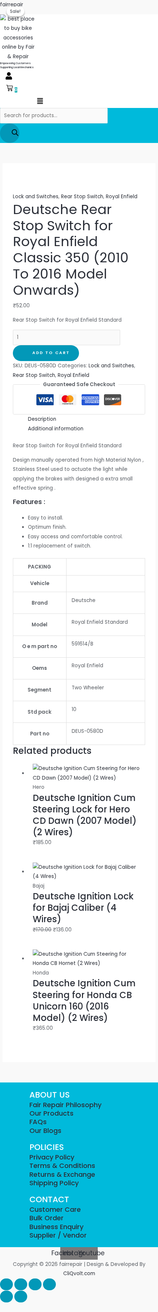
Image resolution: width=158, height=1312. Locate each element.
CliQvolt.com (79, 1273)
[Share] (35, 1284)
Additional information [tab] (55, 428)
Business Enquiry (56, 1226)
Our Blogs (45, 1130)
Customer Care (55, 1209)
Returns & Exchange (62, 1174)
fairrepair (11, 4)
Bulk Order (46, 1217)
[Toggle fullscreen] (20, 1284)
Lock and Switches (35, 196)
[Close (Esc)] (49, 1284)
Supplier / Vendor (58, 1235)
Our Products (51, 1113)
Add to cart (51, 353)
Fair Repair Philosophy (65, 1104)
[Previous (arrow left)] (6, 1296)
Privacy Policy (51, 1157)
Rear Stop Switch (82, 196)
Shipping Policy (54, 1182)
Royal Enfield (121, 196)
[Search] (9, 133)
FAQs (38, 1121)
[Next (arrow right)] (20, 1296)
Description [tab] (42, 419)
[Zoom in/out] (6, 1284)
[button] (9, 76)
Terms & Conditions (62, 1165)
